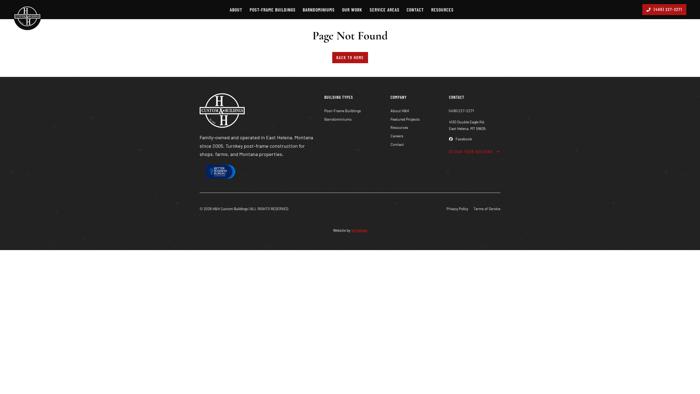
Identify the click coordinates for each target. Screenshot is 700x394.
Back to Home (350, 57)
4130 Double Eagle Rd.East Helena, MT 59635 (467, 125)
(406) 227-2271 (668, 9)
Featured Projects (405, 119)
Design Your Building (471, 151)
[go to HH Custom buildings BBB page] (220, 173)
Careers (396, 136)
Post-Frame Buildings (273, 10)
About (236, 10)
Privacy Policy (457, 208)
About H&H (399, 110)
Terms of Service (487, 208)
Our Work (352, 10)
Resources (442, 10)
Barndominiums (319, 10)
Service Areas (384, 10)
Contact (415, 10)
